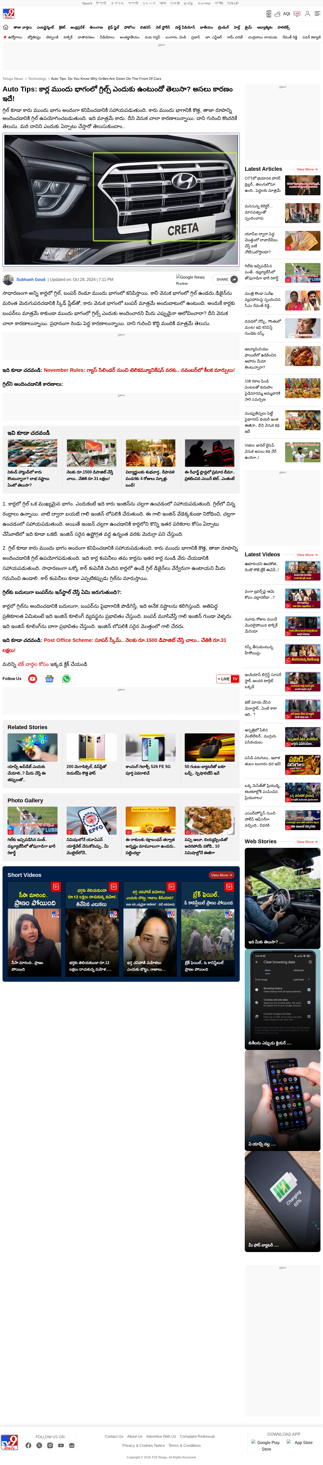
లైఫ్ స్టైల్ (113, 27)
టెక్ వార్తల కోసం (33, 664)
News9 (87, 3)
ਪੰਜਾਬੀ (175, 3)
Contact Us (114, 1436)
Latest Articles (263, 169)
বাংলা (162, 3)
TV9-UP (233, 3)
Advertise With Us (161, 1436)
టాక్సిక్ (68, 37)
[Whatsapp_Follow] (66, 678)
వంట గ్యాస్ (152, 37)
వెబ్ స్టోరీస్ (163, 27)
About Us (135, 1436)
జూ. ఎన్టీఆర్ (213, 37)
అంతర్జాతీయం (130, 37)
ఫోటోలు (129, 27)
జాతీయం (206, 27)
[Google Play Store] (266, 1446)
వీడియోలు (107, 37)
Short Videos (24, 875)
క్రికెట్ (62, 27)
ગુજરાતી (148, 3)
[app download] (267, 13)
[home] (6, 27)
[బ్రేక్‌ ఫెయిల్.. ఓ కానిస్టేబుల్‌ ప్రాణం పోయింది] (207, 929)
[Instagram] (50, 1445)
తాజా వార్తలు (23, 27)
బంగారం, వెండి (176, 37)
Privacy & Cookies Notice (143, 1445)
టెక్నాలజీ (52, 37)
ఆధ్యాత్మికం (265, 27)
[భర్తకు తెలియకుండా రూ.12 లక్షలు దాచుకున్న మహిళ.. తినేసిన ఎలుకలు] (92, 929)
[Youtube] (32, 678)
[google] (193, 279)
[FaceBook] (28, 1445)
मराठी (133, 3)
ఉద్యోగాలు (15, 37)
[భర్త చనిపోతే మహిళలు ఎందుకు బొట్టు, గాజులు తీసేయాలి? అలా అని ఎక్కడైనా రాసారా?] (150, 929)
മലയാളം (204, 3)
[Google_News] (49, 678)
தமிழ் (189, 3)
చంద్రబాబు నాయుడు (262, 37)
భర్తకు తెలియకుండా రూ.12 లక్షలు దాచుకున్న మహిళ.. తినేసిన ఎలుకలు (89, 966)
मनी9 (219, 3)
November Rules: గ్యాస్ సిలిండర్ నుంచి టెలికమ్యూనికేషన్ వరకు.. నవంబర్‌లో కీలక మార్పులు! (139, 370)
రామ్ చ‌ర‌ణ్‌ (235, 37)
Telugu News (13, 79)
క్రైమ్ (248, 27)
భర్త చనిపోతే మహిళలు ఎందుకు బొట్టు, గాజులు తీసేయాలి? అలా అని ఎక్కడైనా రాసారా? (144, 966)
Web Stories (261, 841)
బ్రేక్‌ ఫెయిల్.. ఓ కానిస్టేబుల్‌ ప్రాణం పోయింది (204, 965)
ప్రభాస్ (195, 37)
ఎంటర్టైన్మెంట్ (45, 27)
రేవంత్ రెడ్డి (290, 37)
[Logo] (8, 14)
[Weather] (277, 14)
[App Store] (301, 1446)
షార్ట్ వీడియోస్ (185, 27)
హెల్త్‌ (237, 27)
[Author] (8, 279)
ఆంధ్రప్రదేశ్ (77, 27)
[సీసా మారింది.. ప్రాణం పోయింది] (34, 929)
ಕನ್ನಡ (117, 3)
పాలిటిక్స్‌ (284, 27)
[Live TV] (295, 13)
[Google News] (72, 1445)
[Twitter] (39, 1445)
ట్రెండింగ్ (223, 27)
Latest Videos (262, 554)
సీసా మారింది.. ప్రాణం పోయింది (27, 965)
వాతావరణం (86, 37)
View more (219, 875)
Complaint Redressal (197, 1436)
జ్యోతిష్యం (34, 37)
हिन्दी (101, 3)
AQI (286, 14)
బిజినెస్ (145, 27)
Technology (36, 79)
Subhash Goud (30, 279)
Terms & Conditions (185, 1445)
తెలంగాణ (96, 27)
